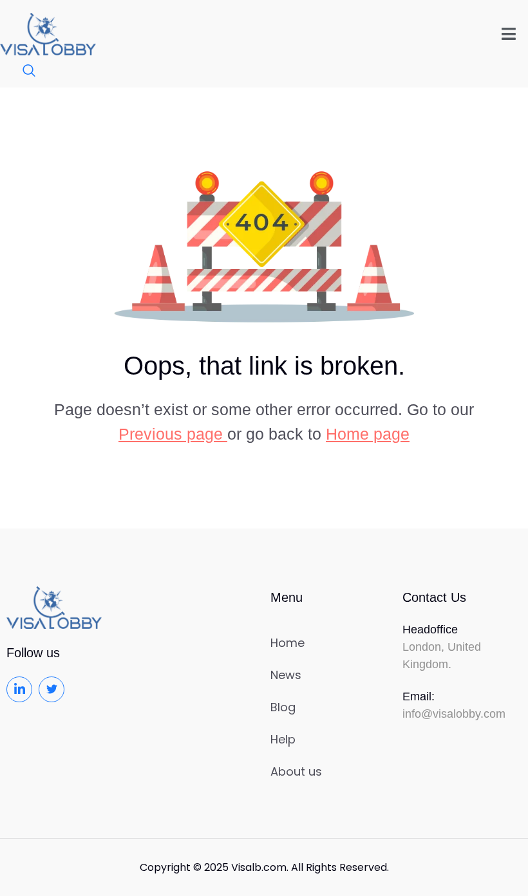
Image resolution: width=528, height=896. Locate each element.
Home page (368, 434)
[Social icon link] (19, 689)
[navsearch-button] (22, 71)
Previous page (172, 434)
